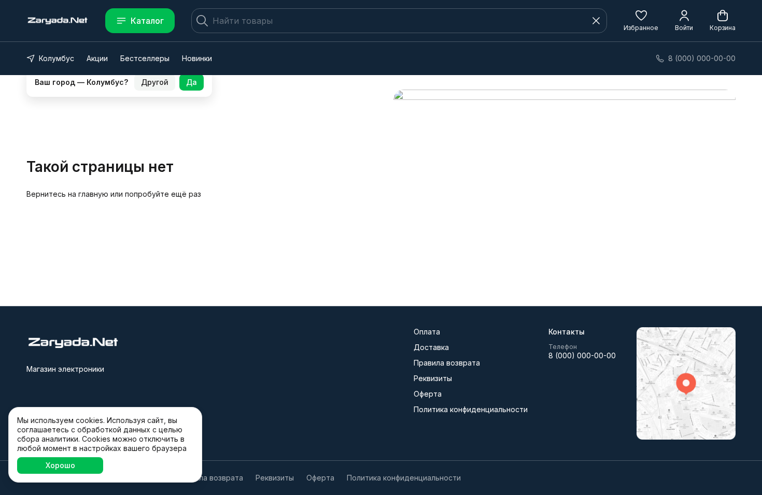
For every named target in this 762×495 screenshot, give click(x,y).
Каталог (147, 21)
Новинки (197, 58)
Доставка (431, 347)
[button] (641, 20)
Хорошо (60, 465)
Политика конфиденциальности (471, 409)
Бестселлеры (145, 58)
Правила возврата (447, 362)
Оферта (428, 393)
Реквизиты (433, 378)
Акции (97, 58)
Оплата (427, 331)
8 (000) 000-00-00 (582, 355)
